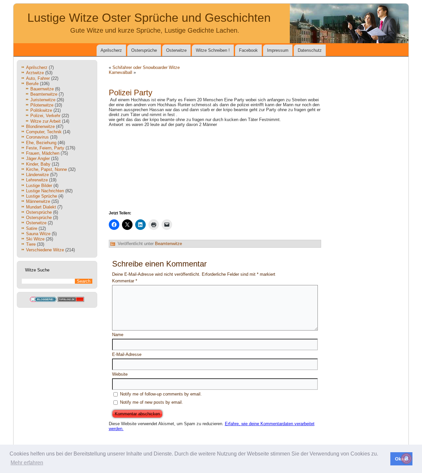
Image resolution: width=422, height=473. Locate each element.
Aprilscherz (111, 50)
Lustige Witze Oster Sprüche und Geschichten (149, 17)
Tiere (31, 244)
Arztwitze (35, 72)
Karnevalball (120, 72)
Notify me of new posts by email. (151, 402)
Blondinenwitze (40, 126)
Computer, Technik (44, 131)
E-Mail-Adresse (126, 354)
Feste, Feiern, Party (45, 147)
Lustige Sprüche (41, 196)
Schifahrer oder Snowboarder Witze (146, 67)
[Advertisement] (215, 168)
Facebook (248, 50)
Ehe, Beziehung (41, 142)
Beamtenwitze (43, 94)
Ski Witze (35, 238)
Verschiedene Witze (45, 249)
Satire (31, 228)
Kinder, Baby (38, 164)
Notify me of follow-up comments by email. (161, 394)
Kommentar (124, 280)
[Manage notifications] (406, 458)
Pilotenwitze (41, 105)
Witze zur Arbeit (45, 121)
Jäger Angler (38, 158)
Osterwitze (176, 50)
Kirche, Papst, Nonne (46, 169)
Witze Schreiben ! (213, 50)
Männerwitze (38, 201)
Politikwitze (41, 110)
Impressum (277, 50)
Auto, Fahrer (38, 78)
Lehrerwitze (37, 179)
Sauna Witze (38, 233)
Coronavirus (37, 137)
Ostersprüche (144, 50)
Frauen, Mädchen (42, 153)
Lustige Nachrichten (45, 190)
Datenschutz (310, 50)
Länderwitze (37, 174)
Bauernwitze (42, 88)
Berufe (32, 83)
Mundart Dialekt (41, 207)
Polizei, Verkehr (45, 115)
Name (117, 334)
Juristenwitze (42, 99)
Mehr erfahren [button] (27, 462)
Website (120, 374)
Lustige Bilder (39, 185)
